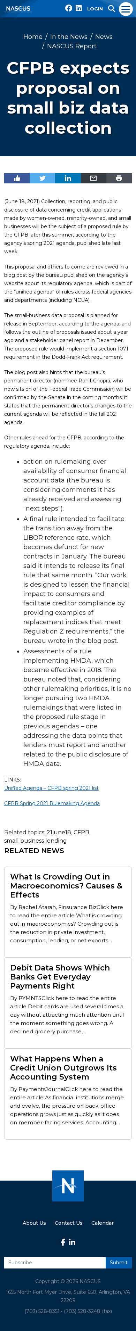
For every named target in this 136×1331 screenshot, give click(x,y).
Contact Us (69, 1223)
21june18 (59, 832)
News (104, 37)
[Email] (93, 178)
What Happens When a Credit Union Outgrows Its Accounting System (63, 1068)
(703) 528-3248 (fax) (88, 1311)
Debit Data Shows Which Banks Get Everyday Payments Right (60, 977)
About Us (34, 1223)
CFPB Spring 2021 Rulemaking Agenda (52, 803)
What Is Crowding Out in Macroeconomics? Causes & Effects (66, 886)
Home (33, 37)
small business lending (35, 840)
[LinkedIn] (68, 178)
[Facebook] (17, 178)
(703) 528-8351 (42, 1311)
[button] (111, 9)
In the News (69, 37)
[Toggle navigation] (126, 9)
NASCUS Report (72, 46)
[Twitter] (42, 178)
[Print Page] (119, 178)
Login (95, 8)
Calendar (102, 1223)
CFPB (81, 832)
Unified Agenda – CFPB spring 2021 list (51, 788)
